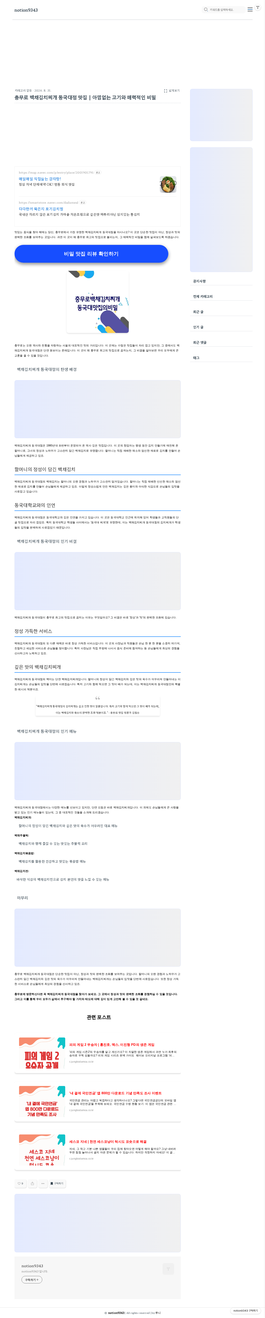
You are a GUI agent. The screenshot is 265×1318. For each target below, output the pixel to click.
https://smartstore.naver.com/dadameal (48, 202)
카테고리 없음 (23, 90)
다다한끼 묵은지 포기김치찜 (41, 208)
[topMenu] (250, 8)
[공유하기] (32, 1183)
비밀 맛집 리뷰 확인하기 (91, 253)
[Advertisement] (132, 51)
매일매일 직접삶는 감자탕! (40, 178)
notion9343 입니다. (35, 1271)
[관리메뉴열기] (258, 7)
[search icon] (206, 9)
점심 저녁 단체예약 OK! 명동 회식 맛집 (47, 184)
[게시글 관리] (43, 1183)
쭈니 (157, 1313)
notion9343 (26, 10)
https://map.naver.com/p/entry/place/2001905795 (56, 172)
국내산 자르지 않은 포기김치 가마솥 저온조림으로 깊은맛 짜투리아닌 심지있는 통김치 (79, 214)
